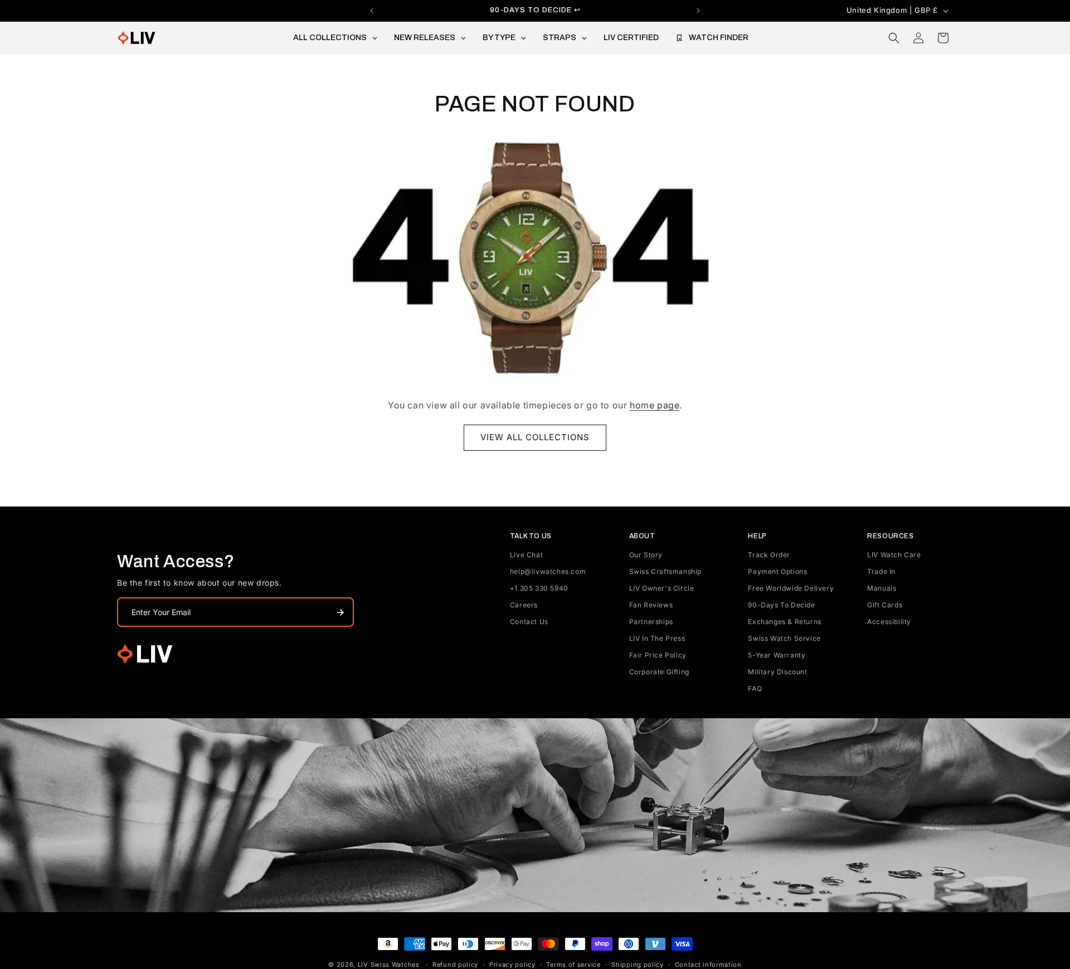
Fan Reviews (651, 605)
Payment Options (777, 571)
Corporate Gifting (659, 672)
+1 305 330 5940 (539, 588)
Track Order (769, 555)
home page (654, 405)
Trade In (881, 571)
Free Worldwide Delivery (791, 588)
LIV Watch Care (894, 555)
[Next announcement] (698, 10)
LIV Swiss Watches (389, 964)
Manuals (881, 588)
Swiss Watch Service (784, 638)
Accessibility (889, 621)
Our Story (646, 555)
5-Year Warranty (776, 655)
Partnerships (651, 621)
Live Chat (526, 555)
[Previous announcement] (371, 10)
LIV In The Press (657, 638)
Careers (524, 605)
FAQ (755, 688)
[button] (894, 38)
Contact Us (529, 621)
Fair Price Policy (658, 655)
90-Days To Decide (781, 605)
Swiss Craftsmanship (665, 571)
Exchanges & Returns (784, 621)
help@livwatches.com (548, 571)
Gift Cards (884, 605)
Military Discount (777, 672)
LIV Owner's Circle (661, 588)
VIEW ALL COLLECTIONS (535, 437)
